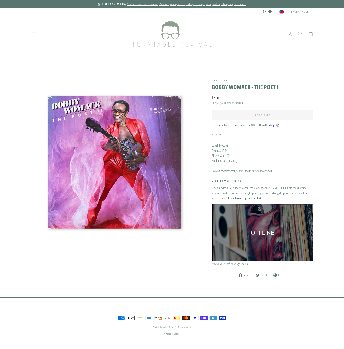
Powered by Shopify (172, 333)
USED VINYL (220, 80)
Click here (234, 198)
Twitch (227, 264)
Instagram (239, 264)
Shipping (216, 103)
